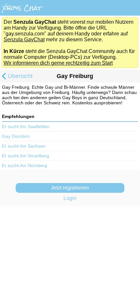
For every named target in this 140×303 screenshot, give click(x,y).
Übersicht (20, 76)
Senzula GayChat (24, 39)
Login (70, 198)
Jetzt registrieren (70, 188)
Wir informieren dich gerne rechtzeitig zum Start (58, 63)
